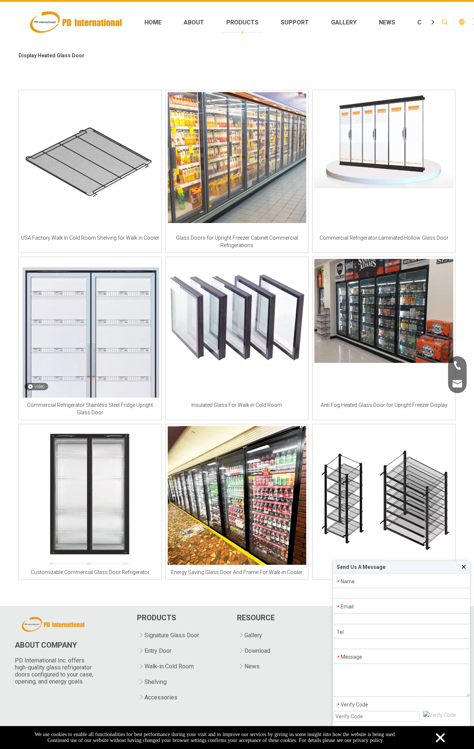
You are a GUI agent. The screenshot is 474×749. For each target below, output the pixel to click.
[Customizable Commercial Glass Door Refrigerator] (90, 495)
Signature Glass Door (171, 635)
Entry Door (157, 650)
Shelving (155, 681)
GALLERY (344, 22)
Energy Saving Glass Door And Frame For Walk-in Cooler (237, 572)
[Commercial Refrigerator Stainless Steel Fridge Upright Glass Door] (90, 363)
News (252, 666)
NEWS (387, 22)
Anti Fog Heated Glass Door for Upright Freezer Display (384, 405)
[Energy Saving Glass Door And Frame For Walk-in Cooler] (237, 495)
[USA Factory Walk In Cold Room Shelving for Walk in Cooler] (90, 161)
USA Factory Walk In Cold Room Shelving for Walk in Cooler (90, 238)
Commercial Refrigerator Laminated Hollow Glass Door (384, 238)
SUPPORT (295, 22)
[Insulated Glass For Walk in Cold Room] (237, 314)
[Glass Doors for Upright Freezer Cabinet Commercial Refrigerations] (237, 157)
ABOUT (194, 22)
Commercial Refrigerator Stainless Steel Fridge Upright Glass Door (90, 408)
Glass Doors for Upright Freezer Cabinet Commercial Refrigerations (237, 241)
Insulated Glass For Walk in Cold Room (236, 405)
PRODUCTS (242, 22)
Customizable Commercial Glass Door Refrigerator (90, 572)
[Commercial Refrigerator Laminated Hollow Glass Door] (383, 139)
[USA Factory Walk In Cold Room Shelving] (383, 495)
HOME (152, 22)
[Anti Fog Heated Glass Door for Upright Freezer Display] (383, 311)
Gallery (253, 635)
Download (257, 650)
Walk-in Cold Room (169, 666)
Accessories (160, 697)
